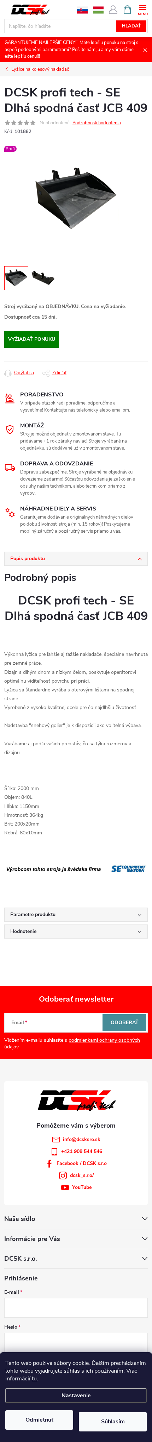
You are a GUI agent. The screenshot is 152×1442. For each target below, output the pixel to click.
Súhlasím (113, 1421)
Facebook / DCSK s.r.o (82, 1163)
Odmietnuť (39, 1420)
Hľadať (131, 26)
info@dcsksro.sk (81, 1139)
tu (34, 1379)
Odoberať (125, 1022)
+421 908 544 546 (81, 1151)
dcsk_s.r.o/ (82, 1175)
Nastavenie (76, 1395)
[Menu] (142, 9)
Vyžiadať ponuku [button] (31, 339)
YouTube (82, 1187)
